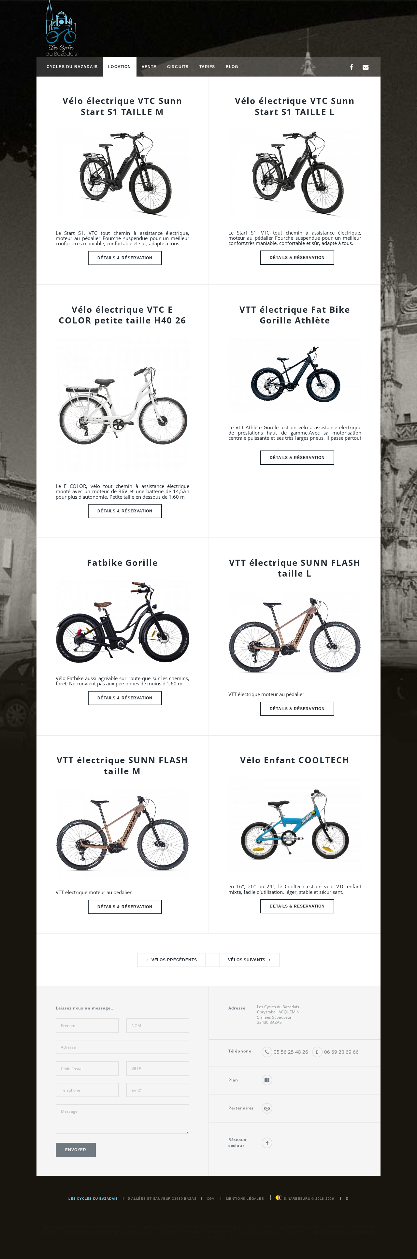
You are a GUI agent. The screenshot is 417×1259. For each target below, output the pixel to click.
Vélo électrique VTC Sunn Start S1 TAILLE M (122, 106)
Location (119, 66)
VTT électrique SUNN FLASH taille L (294, 568)
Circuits (178, 66)
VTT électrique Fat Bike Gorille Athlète (294, 315)
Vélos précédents (174, 960)
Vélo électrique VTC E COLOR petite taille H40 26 (122, 315)
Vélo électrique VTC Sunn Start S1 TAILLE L (294, 106)
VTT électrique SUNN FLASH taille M (122, 765)
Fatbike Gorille (122, 562)
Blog (232, 66)
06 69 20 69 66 (341, 1052)
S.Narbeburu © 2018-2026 (308, 1198)
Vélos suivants (247, 960)
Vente (149, 66)
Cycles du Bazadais (72, 66)
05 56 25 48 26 (290, 1052)
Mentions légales (245, 1198)
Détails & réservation (124, 258)
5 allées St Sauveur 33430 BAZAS (162, 1198)
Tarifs (207, 66)
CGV (211, 1198)
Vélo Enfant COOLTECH (295, 760)
